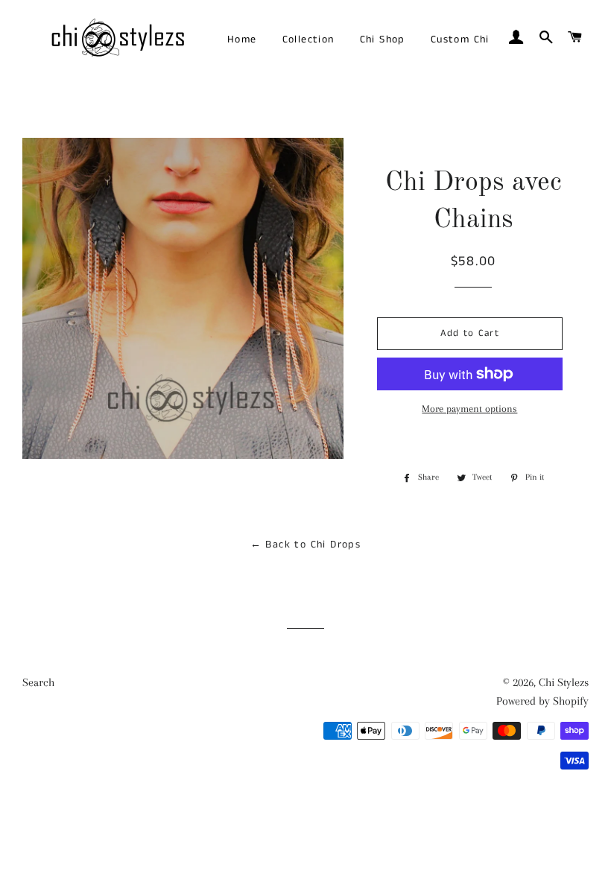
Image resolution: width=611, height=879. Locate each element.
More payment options (469, 408)
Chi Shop (382, 39)
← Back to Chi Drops (305, 544)
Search (38, 682)
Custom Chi (460, 39)
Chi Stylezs (564, 682)
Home (242, 39)
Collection (308, 39)
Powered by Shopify (542, 701)
